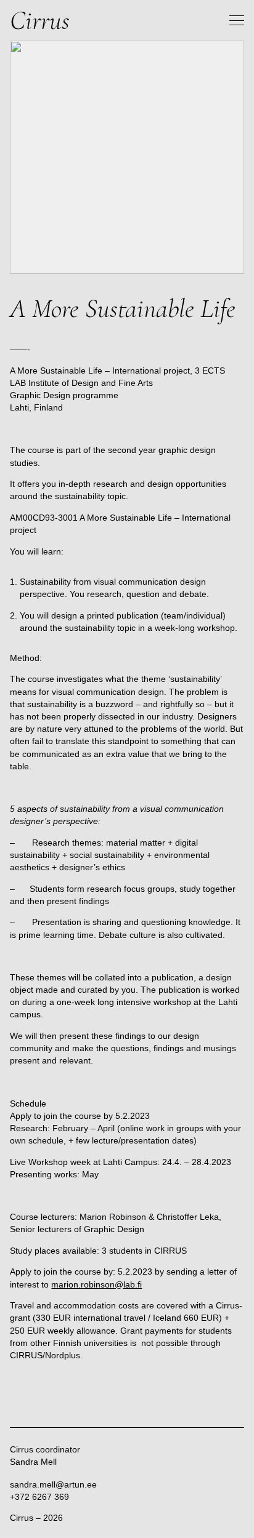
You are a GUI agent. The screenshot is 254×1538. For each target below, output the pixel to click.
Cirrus (40, 20)
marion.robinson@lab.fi (96, 1284)
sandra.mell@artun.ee (53, 1484)
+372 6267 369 (39, 1497)
